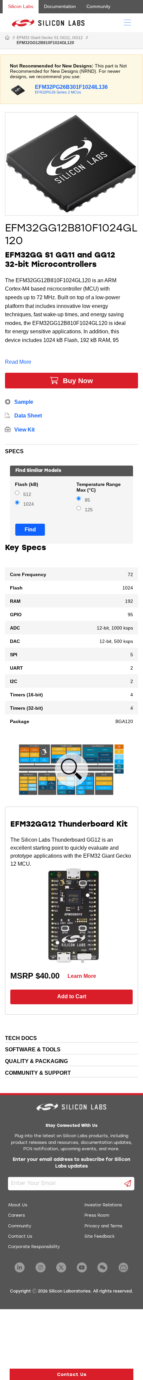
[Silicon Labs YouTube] (82, 1267)
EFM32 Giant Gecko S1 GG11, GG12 (50, 37)
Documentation (60, 6)
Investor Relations (103, 1205)
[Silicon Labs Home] (7, 38)
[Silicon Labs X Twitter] (61, 1267)
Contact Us (20, 1237)
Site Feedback (99, 1237)
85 (87, 500)
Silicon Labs (20, 6)
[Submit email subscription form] (127, 1183)
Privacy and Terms (103, 1226)
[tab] (71, 450)
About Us (17, 1205)
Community (98, 6)
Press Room (96, 1216)
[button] (71, 1374)
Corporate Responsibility (34, 1247)
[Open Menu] (127, 22)
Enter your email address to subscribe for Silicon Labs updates (71, 1163)
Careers (16, 1216)
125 (89, 509)
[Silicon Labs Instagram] (41, 1267)
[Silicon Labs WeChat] (102, 1267)
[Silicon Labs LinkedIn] (20, 1267)
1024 (28, 504)
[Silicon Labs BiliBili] (123, 1267)
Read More (18, 362)
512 (27, 494)
